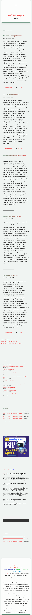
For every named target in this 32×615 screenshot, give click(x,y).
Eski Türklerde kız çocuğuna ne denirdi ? (13, 411)
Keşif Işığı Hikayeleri (16, 15)
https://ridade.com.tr (8, 340)
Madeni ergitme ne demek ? (9, 393)
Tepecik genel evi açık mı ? (12, 216)
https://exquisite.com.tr (9, 341)
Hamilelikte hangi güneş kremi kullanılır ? (13, 366)
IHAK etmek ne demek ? (11, 95)
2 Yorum (20, 87)
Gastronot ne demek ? (11, 275)
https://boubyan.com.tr (8, 343)
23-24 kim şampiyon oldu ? (9, 372)
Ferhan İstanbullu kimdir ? (9, 387)
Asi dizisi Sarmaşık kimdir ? (12, 36)
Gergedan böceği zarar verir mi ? (14, 156)
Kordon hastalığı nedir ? (9, 380)
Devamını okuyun (9, 88)
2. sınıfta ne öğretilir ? (9, 390)
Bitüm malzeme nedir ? (8, 369)
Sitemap (19, 343)
